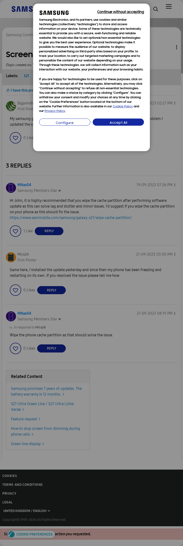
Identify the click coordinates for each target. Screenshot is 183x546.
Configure (65, 123)
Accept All (118, 123)
